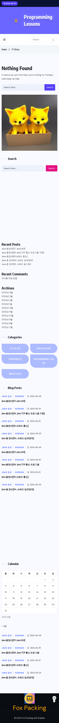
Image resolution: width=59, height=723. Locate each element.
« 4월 (4, 626)
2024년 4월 (7, 292)
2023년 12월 (7, 308)
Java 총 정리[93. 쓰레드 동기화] (16, 264)
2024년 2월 (7, 300)
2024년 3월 (7, 296)
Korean (15, 359)
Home (4, 49)
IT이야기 (15, 348)
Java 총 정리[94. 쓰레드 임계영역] (17, 260)
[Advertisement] (29, 206)
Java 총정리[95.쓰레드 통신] (15, 256)
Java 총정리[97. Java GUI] (13, 248)
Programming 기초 (44, 361)
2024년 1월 (7, 304)
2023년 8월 (7, 323)
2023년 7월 (7, 327)
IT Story (15, 49)
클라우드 (15, 374)
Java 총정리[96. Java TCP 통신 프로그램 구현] (23, 252)
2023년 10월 (7, 315)
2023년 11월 (7, 311)
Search (50, 87)
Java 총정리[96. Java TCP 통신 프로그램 (20, 464)
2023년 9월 (7, 319)
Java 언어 (44, 348)
